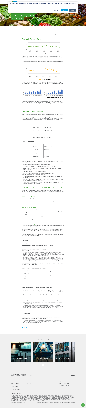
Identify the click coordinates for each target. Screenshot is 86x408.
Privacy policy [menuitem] (39, 402)
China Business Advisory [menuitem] (15, 389)
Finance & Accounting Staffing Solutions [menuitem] (18, 384)
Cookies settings (56, 10)
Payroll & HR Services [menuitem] (15, 386)
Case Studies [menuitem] (29, 387)
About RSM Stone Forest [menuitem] (31, 381)
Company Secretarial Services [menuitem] (16, 381)
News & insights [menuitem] (62, 379)
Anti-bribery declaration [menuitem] (71, 402)
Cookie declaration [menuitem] (56, 402)
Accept (64, 10)
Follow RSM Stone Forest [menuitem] (64, 383)
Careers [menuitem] (28, 386)
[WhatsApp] (83, 405)
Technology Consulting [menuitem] (15, 387)
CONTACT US (24, 327)
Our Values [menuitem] (29, 384)
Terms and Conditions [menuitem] (63, 402)
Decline (72, 10)
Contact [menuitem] (60, 381)
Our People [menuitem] (29, 383)
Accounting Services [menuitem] (15, 383)
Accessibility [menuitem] (51, 402)
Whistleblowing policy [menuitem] (45, 402)
